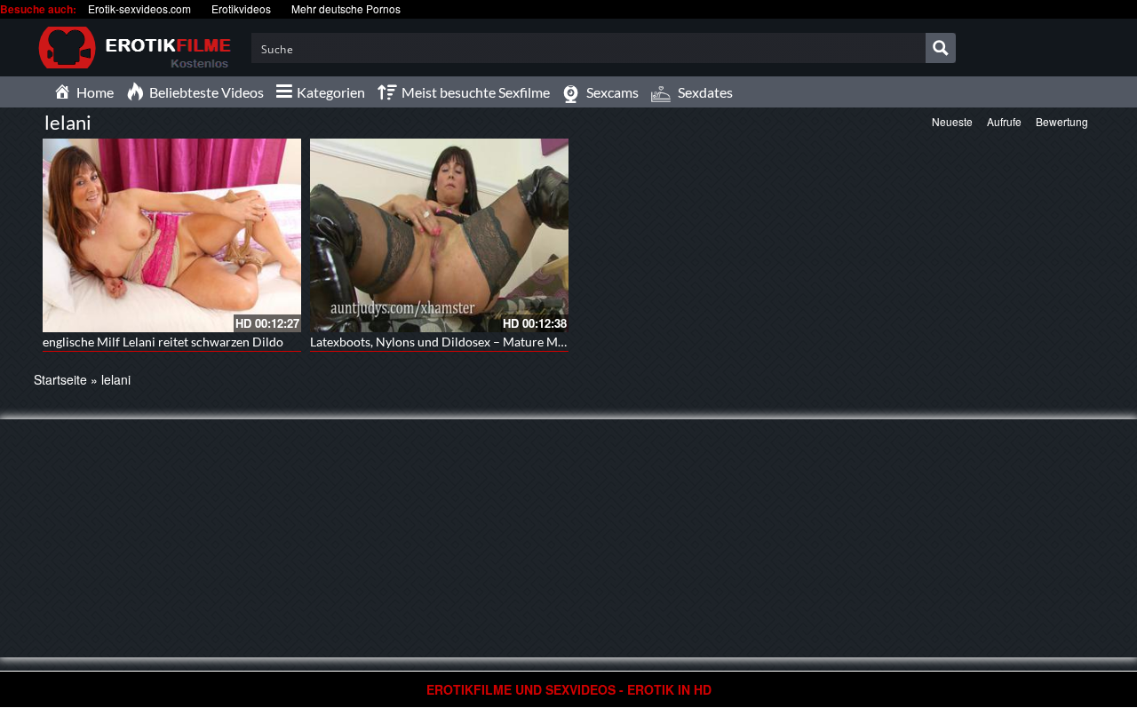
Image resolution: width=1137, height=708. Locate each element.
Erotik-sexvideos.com (139, 8)
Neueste (952, 121)
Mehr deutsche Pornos (346, 8)
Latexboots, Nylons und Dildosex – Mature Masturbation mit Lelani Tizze (509, 341)
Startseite (60, 379)
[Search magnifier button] (941, 48)
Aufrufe (1004, 121)
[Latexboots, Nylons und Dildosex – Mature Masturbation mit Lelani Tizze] (439, 235)
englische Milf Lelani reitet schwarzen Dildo (163, 341)
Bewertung (1062, 121)
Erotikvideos (241, 8)
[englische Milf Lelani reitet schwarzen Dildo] (172, 235)
